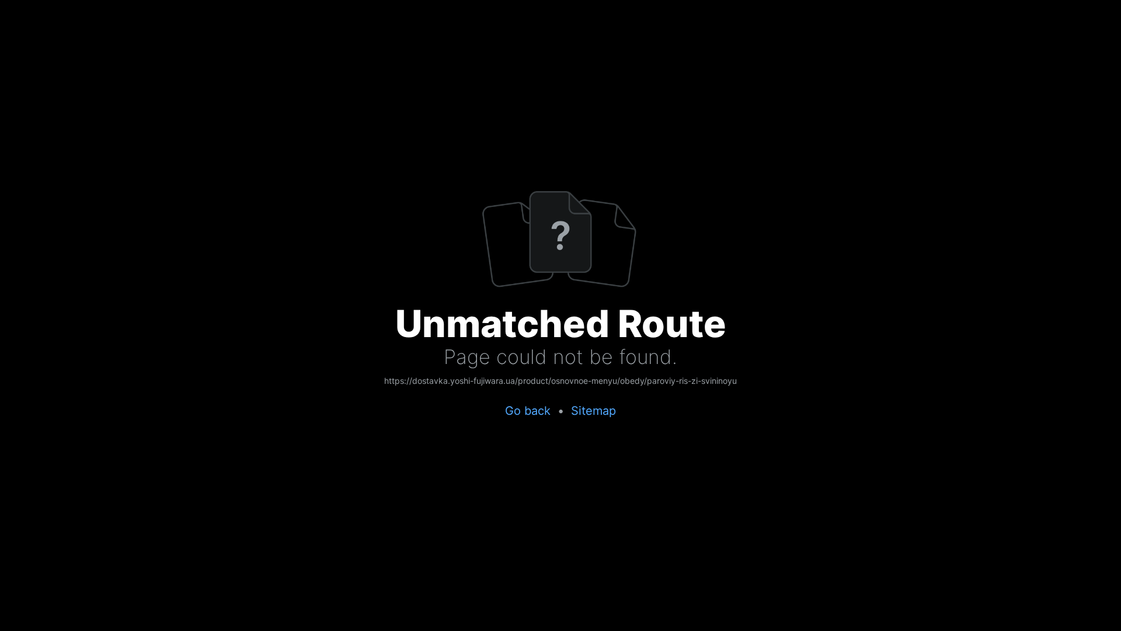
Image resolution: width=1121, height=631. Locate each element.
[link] (560, 381)
